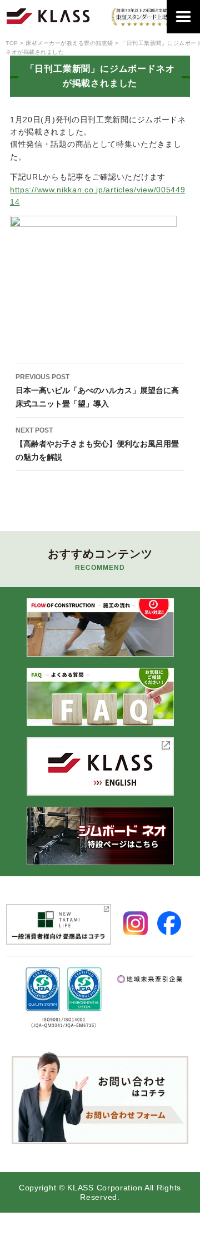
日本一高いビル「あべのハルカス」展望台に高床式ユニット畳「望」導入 (97, 390)
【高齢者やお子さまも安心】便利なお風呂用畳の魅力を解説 (97, 443)
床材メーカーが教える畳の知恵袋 (69, 43)
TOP (12, 43)
